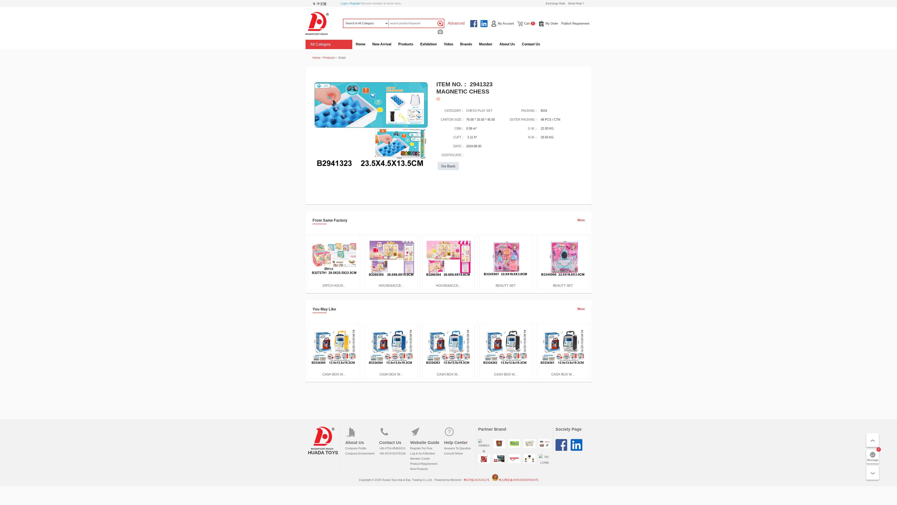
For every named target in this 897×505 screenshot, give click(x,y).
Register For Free (421, 448)
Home (360, 44)
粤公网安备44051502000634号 (518, 480)
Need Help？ (576, 3)
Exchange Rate (555, 3)
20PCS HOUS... (334, 285)
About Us (507, 44)
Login (344, 3)
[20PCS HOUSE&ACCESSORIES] (334, 280)
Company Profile (356, 448)
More (581, 220)
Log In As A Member (422, 453)
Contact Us (531, 44)
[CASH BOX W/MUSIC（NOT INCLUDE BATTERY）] (334, 369)
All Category (320, 44)
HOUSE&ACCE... (391, 285)
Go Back (448, 166)
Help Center (456, 442)
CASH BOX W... (333, 374)
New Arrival (381, 44)
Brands (466, 44)
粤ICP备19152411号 (476, 480)
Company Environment (359, 453)
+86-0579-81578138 (392, 453)
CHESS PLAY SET (479, 110)
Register (355, 3)
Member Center (420, 458)
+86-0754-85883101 (392, 448)
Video (448, 44)
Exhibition (428, 44)
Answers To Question (457, 448)
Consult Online (453, 453)
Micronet (455, 480)
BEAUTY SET (506, 285)
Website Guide (424, 442)
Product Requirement (423, 463)
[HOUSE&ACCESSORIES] (391, 280)
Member (485, 44)
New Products (419, 469)
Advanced (456, 23)
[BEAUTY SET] (505, 280)
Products (405, 44)
